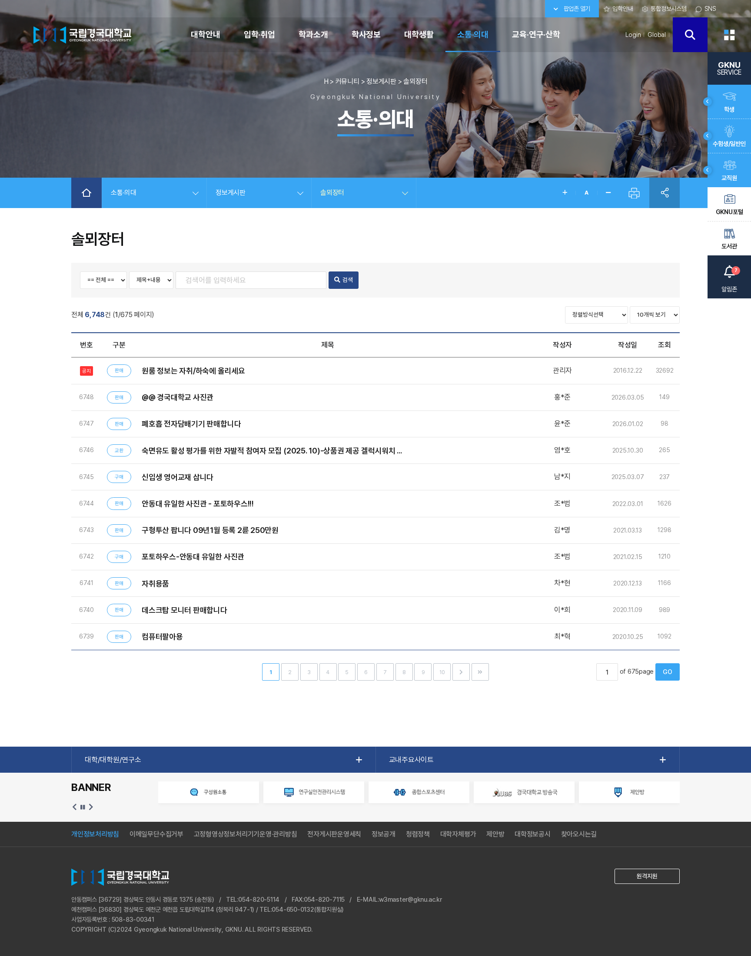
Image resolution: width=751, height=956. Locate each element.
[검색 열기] (690, 34)
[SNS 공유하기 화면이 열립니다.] (664, 193)
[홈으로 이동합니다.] (86, 193)
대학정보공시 (533, 834)
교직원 (729, 178)
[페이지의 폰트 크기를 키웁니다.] (564, 193)
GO (667, 671)
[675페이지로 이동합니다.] (480, 672)
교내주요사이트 (411, 759)
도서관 (729, 246)
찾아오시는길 (579, 834)
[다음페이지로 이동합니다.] (461, 672)
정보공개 (383, 834)
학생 (729, 109)
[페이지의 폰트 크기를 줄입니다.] (608, 193)
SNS (710, 8)
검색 (347, 279)
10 (442, 672)
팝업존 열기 (576, 8)
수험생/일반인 (729, 143)
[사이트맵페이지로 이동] (729, 34)
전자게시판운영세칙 (334, 834)
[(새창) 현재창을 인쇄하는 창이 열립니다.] (634, 193)
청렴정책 (418, 834)
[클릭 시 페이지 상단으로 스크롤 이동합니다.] (729, 337)
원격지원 (647, 876)
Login (633, 34)
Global (657, 34)
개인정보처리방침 (95, 834)
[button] (74, 807)
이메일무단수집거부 (156, 834)
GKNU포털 (729, 211)
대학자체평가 (458, 834)
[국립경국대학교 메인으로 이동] (80, 34)
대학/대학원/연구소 (113, 759)
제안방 (495, 834)
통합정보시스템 (668, 8)
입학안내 (622, 8)
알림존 (729, 280)
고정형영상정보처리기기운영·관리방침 (245, 834)
